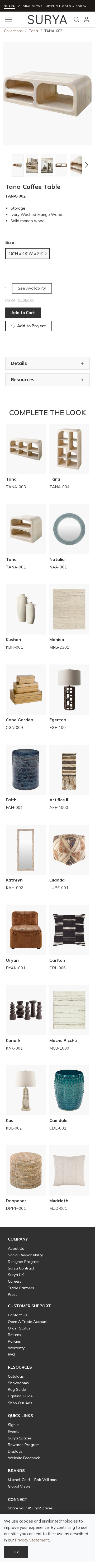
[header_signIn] (86, 19)
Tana (33, 30)
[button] (8, 164)
